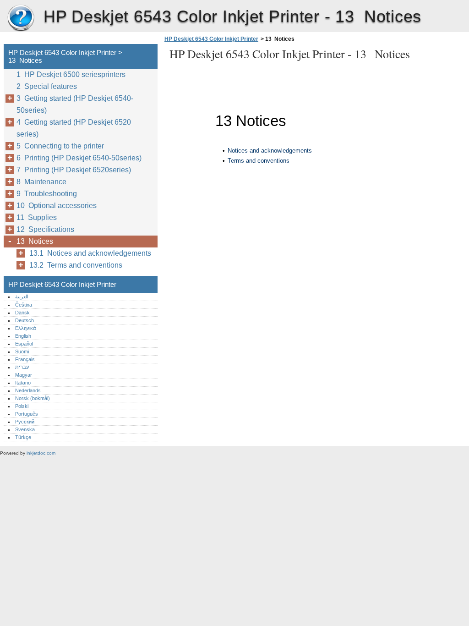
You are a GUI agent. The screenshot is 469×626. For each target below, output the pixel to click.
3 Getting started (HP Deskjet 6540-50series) (74, 104)
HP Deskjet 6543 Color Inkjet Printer (20, 18)
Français (25, 359)
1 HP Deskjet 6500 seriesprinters (70, 74)
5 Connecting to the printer (60, 146)
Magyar (23, 375)
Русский (24, 421)
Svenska (25, 429)
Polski (21, 406)
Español (24, 343)
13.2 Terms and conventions (75, 265)
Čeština (23, 305)
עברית (22, 367)
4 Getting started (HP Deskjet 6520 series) (73, 128)
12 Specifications (45, 229)
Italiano (23, 382)
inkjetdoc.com (41, 453)
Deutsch (24, 320)
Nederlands (28, 390)
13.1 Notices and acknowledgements (90, 253)
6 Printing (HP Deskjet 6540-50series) (79, 158)
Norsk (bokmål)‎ (32, 398)
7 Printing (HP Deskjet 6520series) (73, 170)
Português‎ (26, 414)
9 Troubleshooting (46, 194)
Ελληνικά (25, 328)
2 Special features (46, 86)
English (23, 336)
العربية (21, 296)
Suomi (22, 351)
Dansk (22, 312)
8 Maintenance (41, 182)
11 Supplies (36, 217)
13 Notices (34, 241)
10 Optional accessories (56, 205)
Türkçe (23, 437)
